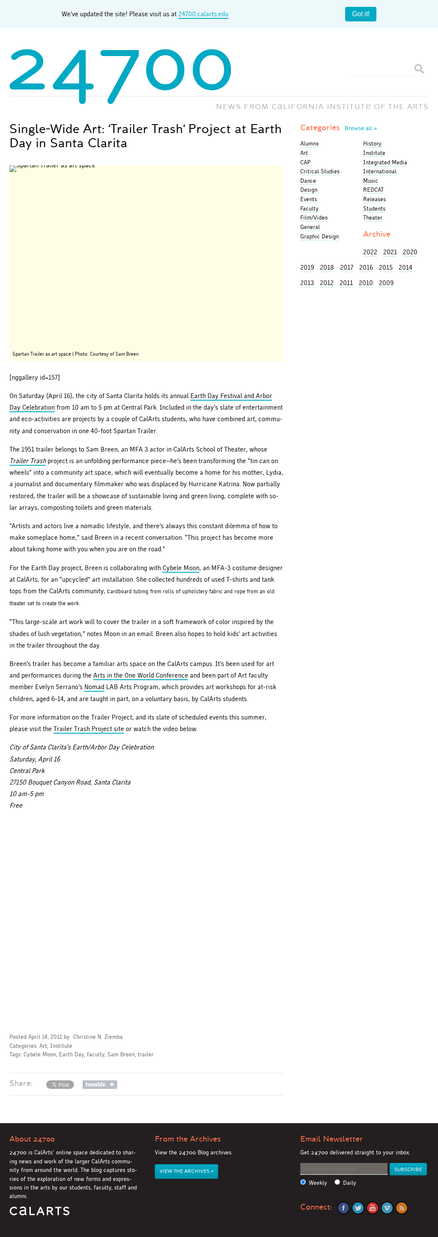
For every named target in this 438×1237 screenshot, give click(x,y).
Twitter (358, 1207)
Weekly (318, 1183)
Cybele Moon (181, 568)
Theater (372, 217)
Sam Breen (121, 1054)
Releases (374, 199)
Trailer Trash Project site (88, 729)
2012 (327, 283)
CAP (305, 162)
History (372, 143)
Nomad (94, 687)
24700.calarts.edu (203, 14)
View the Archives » (186, 1171)
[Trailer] (146, 256)
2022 (370, 252)
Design (308, 189)
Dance (308, 180)
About (32, 1139)
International (380, 171)
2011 (346, 283)
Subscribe (408, 1169)
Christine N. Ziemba (98, 1037)
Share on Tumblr (100, 1084)
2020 (410, 252)
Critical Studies (320, 171)
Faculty (309, 208)
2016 (366, 267)
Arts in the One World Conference (140, 675)
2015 (386, 267)
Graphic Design (319, 236)
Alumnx (309, 143)
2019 (307, 267)
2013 (307, 283)
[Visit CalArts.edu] (39, 1214)
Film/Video (314, 217)
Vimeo (387, 1207)
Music (370, 180)
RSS (401, 1207)
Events (308, 199)
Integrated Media (385, 162)
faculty (95, 1054)
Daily (349, 1183)
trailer (146, 1054)
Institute (61, 1046)
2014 (405, 267)
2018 (327, 267)
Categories (338, 127)
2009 (386, 283)
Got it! (361, 14)
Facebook (343, 1207)
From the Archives (188, 1139)
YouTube (372, 1207)
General (310, 226)
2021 (390, 252)
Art (43, 1046)
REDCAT (373, 189)
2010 (366, 283)
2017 (346, 267)
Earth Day (71, 1054)
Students (374, 208)
